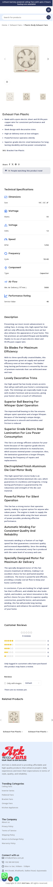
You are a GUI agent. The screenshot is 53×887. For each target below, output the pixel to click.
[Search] (48, 17)
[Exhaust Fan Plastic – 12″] (14, 716)
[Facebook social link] (9, 164)
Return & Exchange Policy (13, 839)
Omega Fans (7, 803)
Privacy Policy (7, 826)
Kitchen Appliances (10, 807)
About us (6, 822)
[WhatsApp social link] (18, 164)
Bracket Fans (7, 799)
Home (4, 25)
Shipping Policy (8, 835)
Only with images (14, 683)
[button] (4, 59)
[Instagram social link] (10, 878)
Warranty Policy (9, 843)
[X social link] (12, 164)
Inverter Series (8, 790)
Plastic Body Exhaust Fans (36, 25)
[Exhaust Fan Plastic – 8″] (39, 716)
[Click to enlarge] (7, 82)
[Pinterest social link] (15, 164)
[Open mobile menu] (48, 9)
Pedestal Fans (8, 795)
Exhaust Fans (16, 25)
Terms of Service (9, 830)
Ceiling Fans (7, 786)
